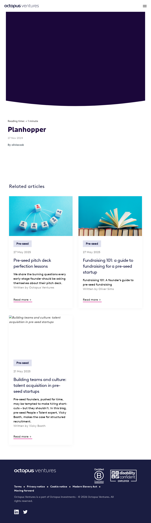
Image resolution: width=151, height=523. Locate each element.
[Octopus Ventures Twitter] (25, 512)
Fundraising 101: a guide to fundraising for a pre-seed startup (108, 266)
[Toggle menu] (144, 6)
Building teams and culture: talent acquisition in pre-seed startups (39, 385)
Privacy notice (36, 486)
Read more (21, 299)
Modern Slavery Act (85, 486)
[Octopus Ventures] (21, 6)
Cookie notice (58, 486)
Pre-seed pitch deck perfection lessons (32, 263)
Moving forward (24, 490)
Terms (18, 486)
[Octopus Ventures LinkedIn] (16, 512)
